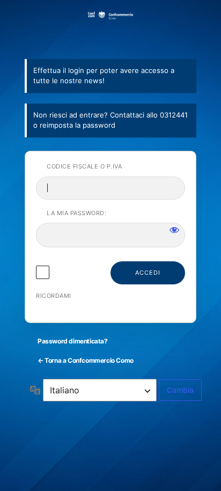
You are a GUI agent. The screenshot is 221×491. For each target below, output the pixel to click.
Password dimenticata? (73, 341)
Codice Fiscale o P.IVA (84, 166)
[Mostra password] (174, 229)
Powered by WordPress (110, 28)
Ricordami (53, 295)
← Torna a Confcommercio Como (86, 360)
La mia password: (76, 213)
